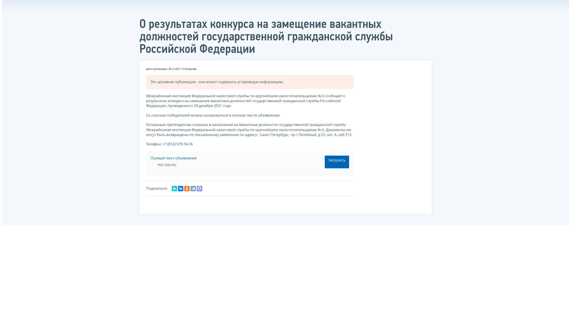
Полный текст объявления (174, 158)
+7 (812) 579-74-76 (177, 144)
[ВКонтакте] (180, 188)
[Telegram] (193, 188)
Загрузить (336, 160)
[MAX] (199, 188)
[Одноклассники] (187, 188)
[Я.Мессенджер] (174, 188)
